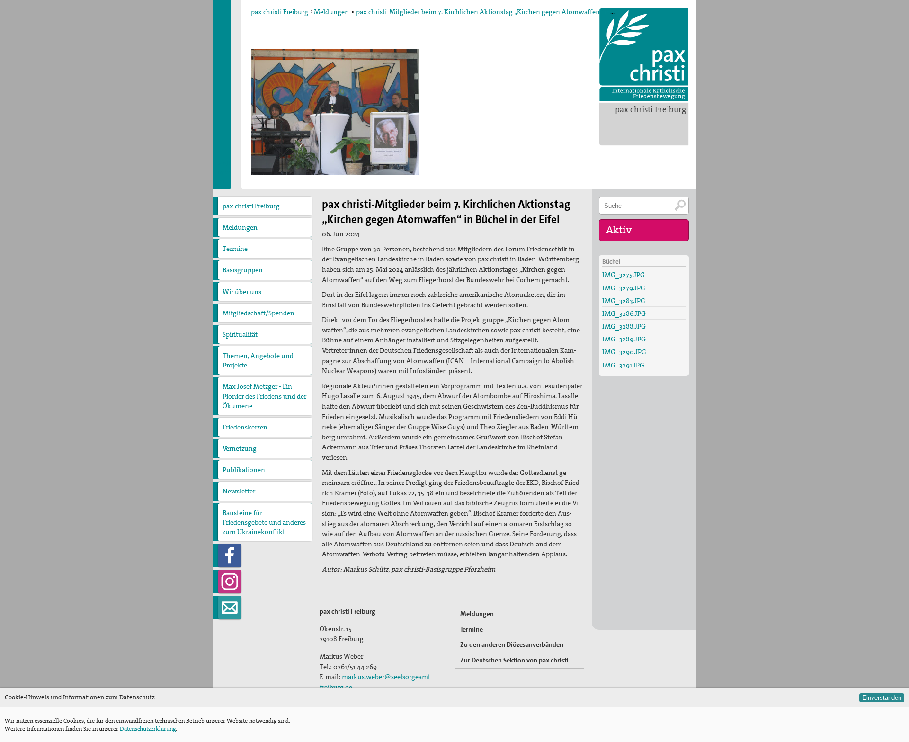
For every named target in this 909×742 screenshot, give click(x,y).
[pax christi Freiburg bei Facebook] (229, 555)
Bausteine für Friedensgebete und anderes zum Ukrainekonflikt (264, 522)
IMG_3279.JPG (623, 288)
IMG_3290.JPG (624, 352)
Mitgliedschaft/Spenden (258, 313)
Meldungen (331, 12)
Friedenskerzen (245, 427)
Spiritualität (240, 334)
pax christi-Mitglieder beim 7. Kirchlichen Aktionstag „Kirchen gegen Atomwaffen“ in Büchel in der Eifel (510, 12)
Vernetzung (240, 448)
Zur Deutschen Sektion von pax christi (514, 660)
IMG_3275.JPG (623, 274)
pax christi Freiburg (650, 109)
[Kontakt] (229, 607)
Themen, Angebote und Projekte (258, 360)
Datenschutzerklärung (148, 729)
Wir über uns (242, 291)
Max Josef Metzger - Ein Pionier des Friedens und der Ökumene (264, 396)
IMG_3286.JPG (624, 313)
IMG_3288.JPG (624, 326)
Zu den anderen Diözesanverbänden (511, 644)
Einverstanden (881, 697)
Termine (235, 248)
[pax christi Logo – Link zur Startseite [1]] (644, 54)
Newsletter (239, 491)
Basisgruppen (243, 270)
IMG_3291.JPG (623, 365)
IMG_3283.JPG (623, 300)
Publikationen (244, 469)
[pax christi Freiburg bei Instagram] (229, 581)
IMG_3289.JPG (624, 339)
